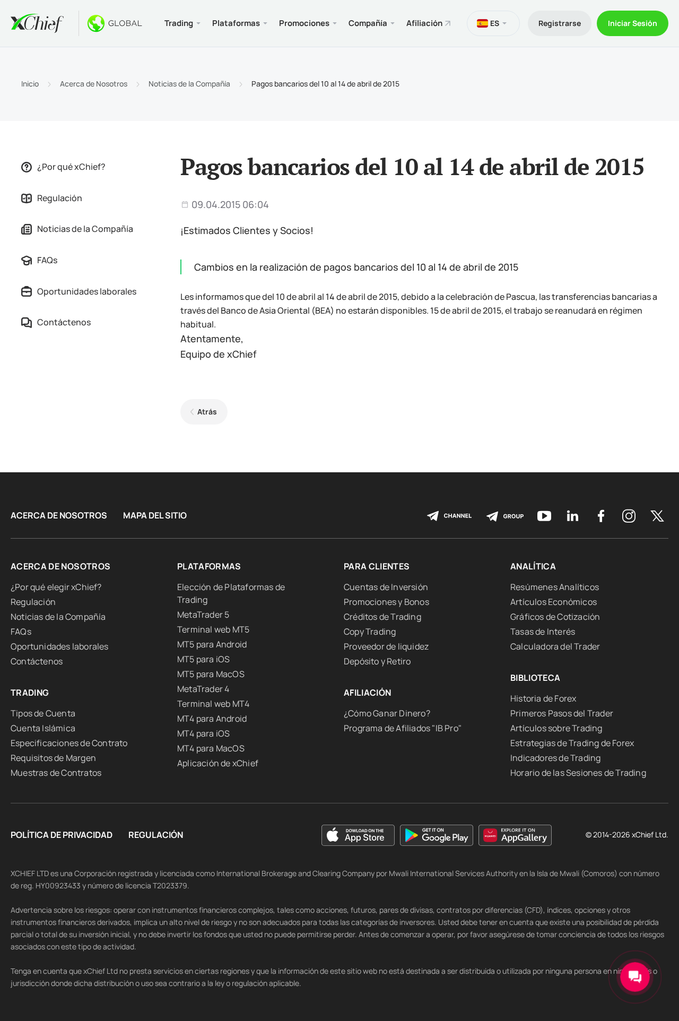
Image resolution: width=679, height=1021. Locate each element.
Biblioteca (535, 677)
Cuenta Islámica (43, 728)
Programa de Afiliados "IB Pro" (403, 728)
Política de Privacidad (61, 835)
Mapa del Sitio (155, 515)
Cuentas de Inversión (386, 587)
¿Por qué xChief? (71, 166)
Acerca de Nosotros (93, 84)
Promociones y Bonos (386, 602)
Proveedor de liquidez (386, 646)
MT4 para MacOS (211, 748)
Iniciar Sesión (632, 23)
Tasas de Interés (542, 631)
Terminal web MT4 (213, 703)
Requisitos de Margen (53, 758)
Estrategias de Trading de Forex (572, 743)
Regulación (59, 198)
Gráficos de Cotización (555, 616)
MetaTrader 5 (203, 614)
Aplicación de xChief (217, 763)
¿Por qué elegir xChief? (56, 587)
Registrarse (559, 23)
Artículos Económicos (553, 602)
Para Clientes (377, 566)
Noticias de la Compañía (189, 84)
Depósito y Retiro (377, 661)
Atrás (207, 411)
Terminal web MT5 (213, 629)
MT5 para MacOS (211, 674)
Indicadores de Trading (555, 758)
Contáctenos (64, 322)
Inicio (30, 84)
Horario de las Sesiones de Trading (578, 772)
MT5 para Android (212, 644)
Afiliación (424, 23)
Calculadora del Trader (555, 646)
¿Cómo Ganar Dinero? (387, 713)
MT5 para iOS (203, 659)
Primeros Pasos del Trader (561, 713)
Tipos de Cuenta (43, 713)
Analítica (533, 566)
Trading (30, 692)
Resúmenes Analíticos (554, 587)
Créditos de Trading (382, 616)
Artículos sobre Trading (556, 728)
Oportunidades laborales (86, 291)
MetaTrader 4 (203, 689)
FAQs (47, 260)
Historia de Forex (543, 698)
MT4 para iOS (203, 733)
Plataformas (209, 566)
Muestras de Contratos (56, 772)
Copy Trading (370, 631)
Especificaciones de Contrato (69, 743)
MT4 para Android (212, 718)
